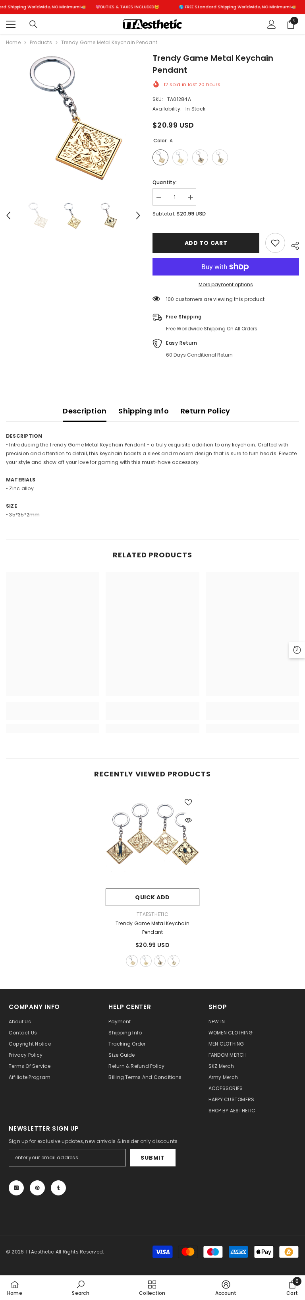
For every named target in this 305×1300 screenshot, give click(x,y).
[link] (52, 715)
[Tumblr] (58, 1187)
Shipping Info (143, 411)
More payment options (226, 284)
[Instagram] (16, 1187)
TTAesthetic (152, 914)
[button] (8, 215)
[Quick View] (188, 820)
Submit (152, 1158)
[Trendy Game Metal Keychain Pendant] (152, 838)
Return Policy (205, 411)
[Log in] (271, 24)
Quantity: (164, 182)
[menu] (10, 24)
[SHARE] (292, 244)
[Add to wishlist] (275, 243)
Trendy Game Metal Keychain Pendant (152, 927)
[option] (73, 119)
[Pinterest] (37, 1187)
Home (13, 42)
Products (41, 42)
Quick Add (152, 897)
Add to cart (206, 243)
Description (84, 411)
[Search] (33, 24)
